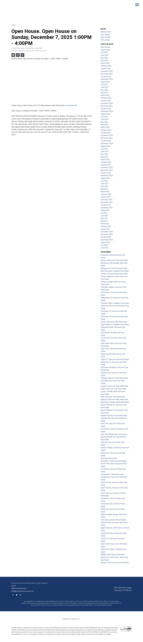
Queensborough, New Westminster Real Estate (32, 51)
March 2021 (105, 223)
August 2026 (105, 50)
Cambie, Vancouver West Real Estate (114, 273)
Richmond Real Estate (109, 458)
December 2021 (107, 199)
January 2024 (105, 132)
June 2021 (104, 215)
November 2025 (107, 74)
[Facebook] (12, 594)
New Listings (105, 34)
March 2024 (105, 127)
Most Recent (105, 47)
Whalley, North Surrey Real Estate (113, 554)
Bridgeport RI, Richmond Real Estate (114, 268)
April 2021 (104, 221)
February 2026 (106, 66)
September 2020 (107, 240)
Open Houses (106, 37)
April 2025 (104, 92)
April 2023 (104, 157)
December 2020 (107, 231)
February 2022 (106, 194)
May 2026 (104, 58)
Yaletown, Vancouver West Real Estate (115, 562)
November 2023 (107, 138)
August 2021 (105, 210)
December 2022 (107, 167)
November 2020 (107, 234)
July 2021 (104, 213)
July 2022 (104, 181)
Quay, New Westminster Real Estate (114, 434)
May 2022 (104, 186)
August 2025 (105, 82)
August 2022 (105, 178)
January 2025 (105, 100)
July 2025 (104, 84)
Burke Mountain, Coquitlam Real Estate (115, 271)
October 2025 (106, 76)
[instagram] (20, 594)
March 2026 (105, 63)
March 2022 (105, 191)
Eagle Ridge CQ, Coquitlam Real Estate (115, 324)
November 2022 (107, 170)
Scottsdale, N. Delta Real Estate (112, 474)
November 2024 (107, 106)
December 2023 (107, 135)
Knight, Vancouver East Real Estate (113, 389)
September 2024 (107, 111)
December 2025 (107, 71)
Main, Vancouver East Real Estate (113, 397)
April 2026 (104, 60)
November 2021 (107, 202)
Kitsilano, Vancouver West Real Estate (114, 386)
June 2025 (104, 87)
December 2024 (107, 103)
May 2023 (104, 154)
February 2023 (106, 162)
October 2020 (106, 237)
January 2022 (105, 197)
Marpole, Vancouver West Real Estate (114, 399)
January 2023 (105, 165)
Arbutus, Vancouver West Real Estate (114, 260)
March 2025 (105, 95)
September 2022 (107, 175)
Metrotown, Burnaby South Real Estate (115, 402)
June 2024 (104, 119)
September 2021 (107, 207)
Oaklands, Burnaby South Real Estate (114, 415)
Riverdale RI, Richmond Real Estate (114, 461)
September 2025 (107, 79)
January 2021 (105, 229)
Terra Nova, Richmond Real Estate (113, 520)
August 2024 (105, 114)
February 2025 (106, 98)
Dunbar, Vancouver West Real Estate (114, 322)
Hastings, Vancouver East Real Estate (114, 378)
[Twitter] (16, 594)
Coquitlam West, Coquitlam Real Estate (115, 303)
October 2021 (106, 205)
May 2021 (104, 218)
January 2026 (105, 68)
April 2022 (104, 189)
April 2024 (104, 124)
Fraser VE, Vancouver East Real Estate (115, 359)
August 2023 (105, 146)
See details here (71, 105)
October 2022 (106, 173)
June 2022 (104, 183)
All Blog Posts (106, 32)
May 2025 (104, 90)
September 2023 (107, 143)
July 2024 (104, 117)
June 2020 (104, 248)
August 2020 (105, 242)
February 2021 (106, 226)
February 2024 (106, 130)
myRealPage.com (75, 619)
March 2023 (105, 159)
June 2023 (104, 151)
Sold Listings (105, 40)
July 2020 (104, 245)
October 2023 (106, 141)
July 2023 (104, 149)
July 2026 (104, 52)
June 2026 (104, 55)
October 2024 (106, 108)
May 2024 (104, 122)
